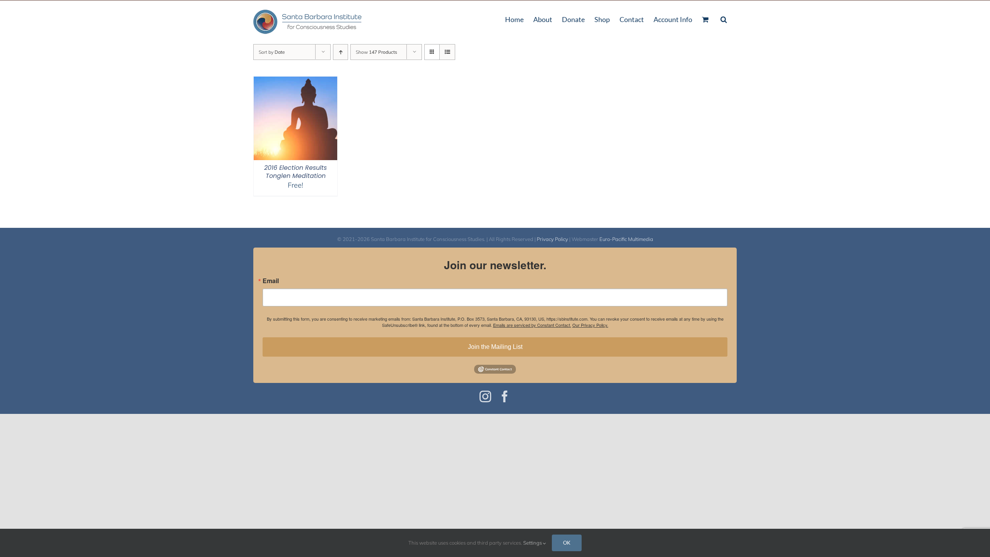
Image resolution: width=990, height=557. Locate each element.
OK (566, 543)
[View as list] (447, 52)
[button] (723, 18)
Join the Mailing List (495, 346)
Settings (533, 543)
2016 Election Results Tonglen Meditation (295, 171)
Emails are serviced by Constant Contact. (532, 325)
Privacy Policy (552, 239)
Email (271, 281)
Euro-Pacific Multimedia (626, 239)
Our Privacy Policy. (590, 325)
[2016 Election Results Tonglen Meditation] (295, 81)
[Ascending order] (340, 52)
